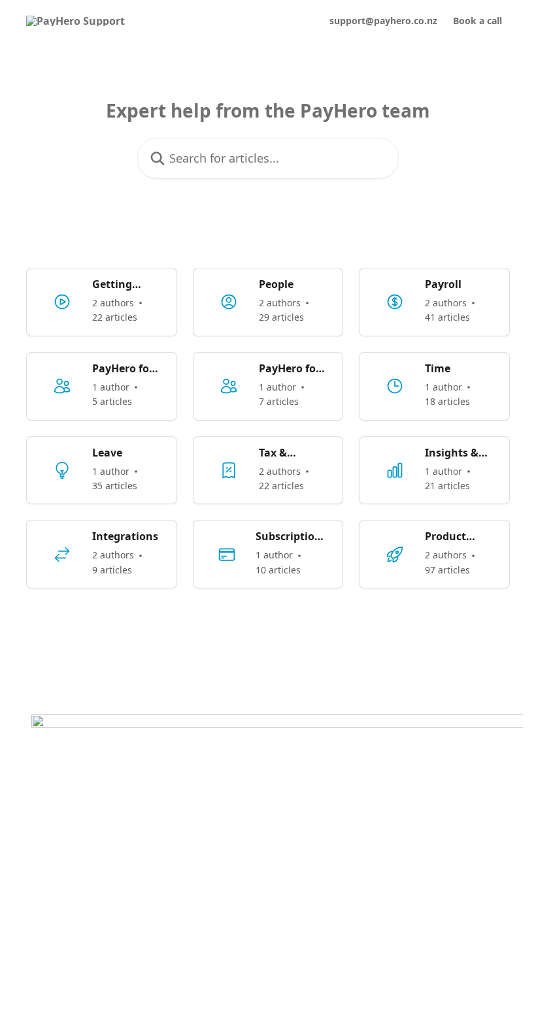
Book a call (477, 20)
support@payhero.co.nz (383, 20)
